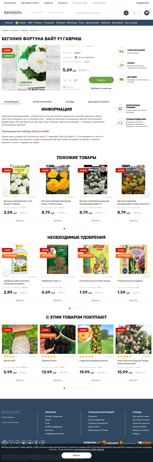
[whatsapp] (4, 443)
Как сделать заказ (141, 416)
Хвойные (105, 22)
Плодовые (49, 22)
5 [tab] (78, 229)
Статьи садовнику (96, 420)
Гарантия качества (141, 423)
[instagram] (17, 443)
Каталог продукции (53, 416)
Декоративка (92, 22)
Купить (101, 80)
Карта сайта (93, 427)
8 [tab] (89, 229)
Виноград (72, 22)
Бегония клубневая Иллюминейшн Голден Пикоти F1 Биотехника (133, 202)
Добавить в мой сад (101, 88)
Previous (6, 193)
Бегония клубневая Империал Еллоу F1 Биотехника (56, 202)
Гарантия (48, 3)
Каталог (9, 22)
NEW (30, 22)
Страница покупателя (98, 423)
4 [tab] (75, 229)
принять (76, 455)
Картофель (117, 22)
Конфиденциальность (55, 433)
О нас (47, 423)
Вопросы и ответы (141, 430)
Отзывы (70, 102)
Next (146, 193)
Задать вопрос (99, 3)
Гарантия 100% (139, 427)
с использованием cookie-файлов (88, 449)
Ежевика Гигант (49, 360)
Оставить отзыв (80, 3)
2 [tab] (68, 229)
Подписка (92, 416)
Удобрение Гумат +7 (51, 281)
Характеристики (42, 102)
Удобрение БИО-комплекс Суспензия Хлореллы (17, 282)
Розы (81, 22)
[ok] (36, 443)
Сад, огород (131, 22)
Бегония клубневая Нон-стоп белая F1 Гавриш (18, 202)
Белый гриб (9, 360)
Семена (38, 22)
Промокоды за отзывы (98, 430)
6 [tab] (82, 229)
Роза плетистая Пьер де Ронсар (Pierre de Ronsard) (132, 361)
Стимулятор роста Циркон (130, 281)
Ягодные (60, 22)
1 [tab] (64, 229)
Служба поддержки (53, 427)
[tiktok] (42, 443)
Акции (22, 22)
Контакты (62, 3)
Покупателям (10, 3)
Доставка (132, 77)
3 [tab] (71, 229)
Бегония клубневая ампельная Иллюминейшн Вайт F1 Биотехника (94, 202)
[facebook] (11, 443)
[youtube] (23, 443)
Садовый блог (142, 3)
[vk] (30, 443)
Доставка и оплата (30, 3)
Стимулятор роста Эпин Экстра (94, 281)
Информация (11, 102)
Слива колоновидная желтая (93, 360)
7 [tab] (85, 229)
